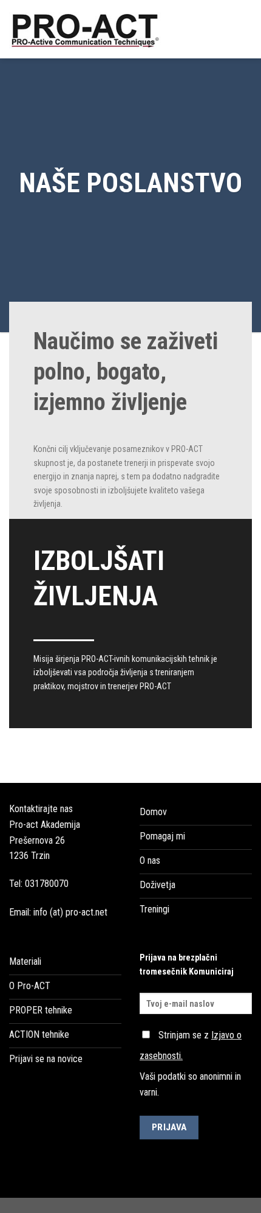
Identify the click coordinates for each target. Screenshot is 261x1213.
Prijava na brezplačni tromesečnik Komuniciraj (187, 965)
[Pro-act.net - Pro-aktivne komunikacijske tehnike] (89, 29)
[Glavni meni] (244, 29)
